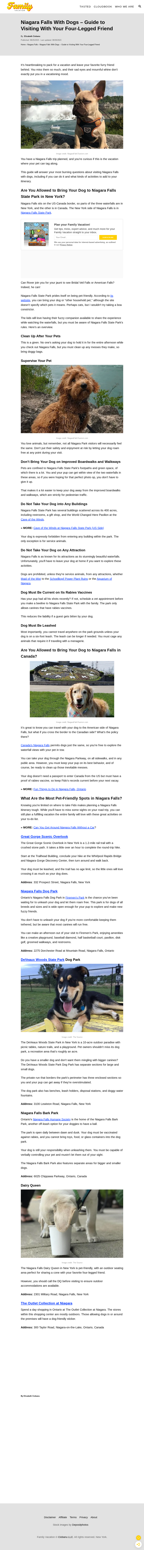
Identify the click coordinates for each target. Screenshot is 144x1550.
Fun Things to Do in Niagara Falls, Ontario (59, 789)
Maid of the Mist (31, 578)
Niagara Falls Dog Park (39, 891)
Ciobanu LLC (65, 1537)
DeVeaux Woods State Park (42, 960)
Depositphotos (80, 1524)
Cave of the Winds (32, 519)
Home (23, 45)
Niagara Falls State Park (36, 212)
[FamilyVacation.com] (21, 6)
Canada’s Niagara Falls (35, 745)
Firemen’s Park (75, 897)
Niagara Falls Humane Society (52, 1119)
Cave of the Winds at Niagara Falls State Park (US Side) (68, 527)
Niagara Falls (32, 45)
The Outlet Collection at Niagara (46, 1303)
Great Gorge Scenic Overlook (44, 836)
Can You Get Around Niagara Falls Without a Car (63, 827)
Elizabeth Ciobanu (32, 36)
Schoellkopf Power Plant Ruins (69, 578)
